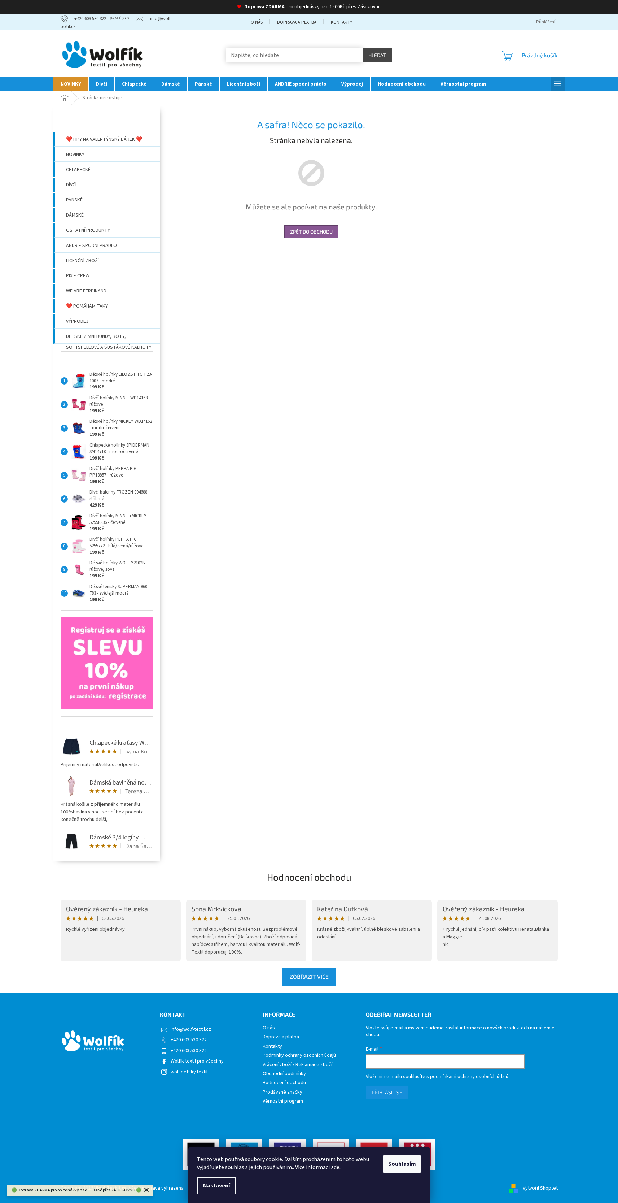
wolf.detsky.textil (189, 1072)
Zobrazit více (309, 976)
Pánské (74, 200)
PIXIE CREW (77, 275)
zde (335, 1167)
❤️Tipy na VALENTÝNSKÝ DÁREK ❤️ (104, 139)
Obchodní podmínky (284, 1073)
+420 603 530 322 (189, 1039)
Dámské (75, 215)
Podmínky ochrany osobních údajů (299, 1055)
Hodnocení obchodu (309, 876)
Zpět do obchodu (311, 232)
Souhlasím (402, 1164)
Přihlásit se (387, 1092)
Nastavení (216, 1186)
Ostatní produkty (88, 230)
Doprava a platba (296, 22)
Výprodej (77, 321)
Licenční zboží (82, 260)
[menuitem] (70, 84)
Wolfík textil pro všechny (197, 1061)
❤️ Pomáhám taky (87, 306)
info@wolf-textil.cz (191, 1029)
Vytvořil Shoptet (540, 1188)
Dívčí (71, 184)
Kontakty (341, 22)
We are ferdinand (86, 291)
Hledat (377, 55)
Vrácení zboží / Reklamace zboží (297, 1064)
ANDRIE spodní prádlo (91, 245)
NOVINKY (75, 154)
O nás (257, 22)
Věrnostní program (283, 1101)
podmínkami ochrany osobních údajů (469, 1076)
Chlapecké (78, 169)
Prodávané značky (282, 1092)
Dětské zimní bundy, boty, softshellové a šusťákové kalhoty (109, 338)
